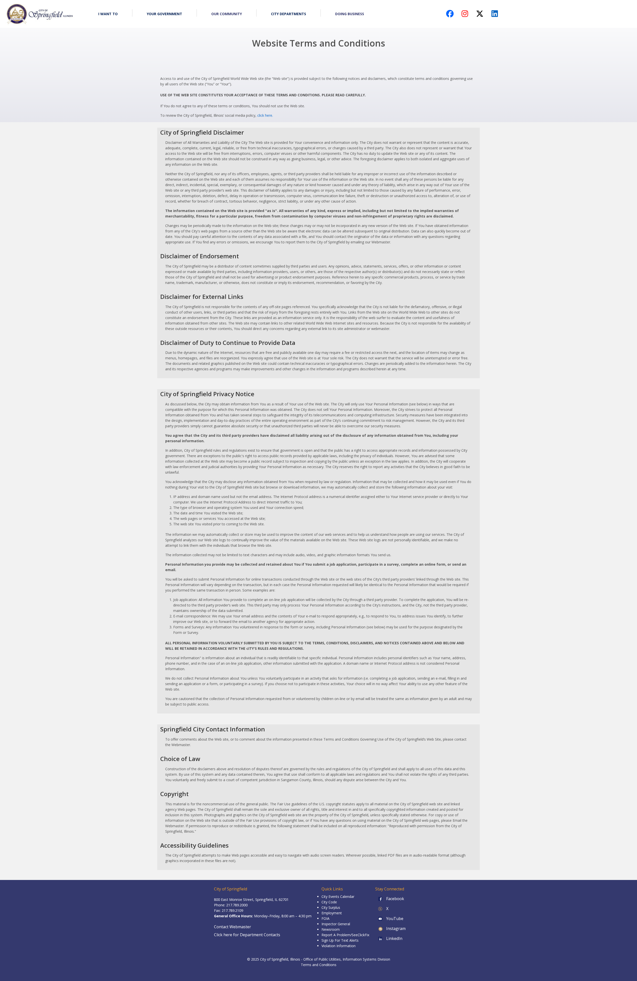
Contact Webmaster (232, 926)
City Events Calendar (337, 896)
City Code (329, 902)
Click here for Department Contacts (247, 934)
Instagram (395, 928)
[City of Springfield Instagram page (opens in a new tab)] (464, 15)
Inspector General (335, 924)
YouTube (394, 918)
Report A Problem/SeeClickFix (345, 934)
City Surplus (330, 907)
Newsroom (330, 929)
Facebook (394, 898)
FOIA (325, 918)
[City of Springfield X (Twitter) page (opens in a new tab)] (479, 15)
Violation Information (338, 945)
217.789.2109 (232, 910)
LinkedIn (393, 938)
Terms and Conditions (318, 964)
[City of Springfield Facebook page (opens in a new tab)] (449, 15)
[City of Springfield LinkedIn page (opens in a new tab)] (494, 15)
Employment (331, 913)
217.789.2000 (237, 905)
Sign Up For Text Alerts (340, 940)
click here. (265, 115)
